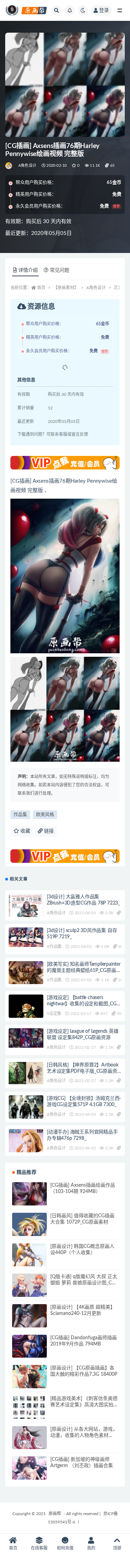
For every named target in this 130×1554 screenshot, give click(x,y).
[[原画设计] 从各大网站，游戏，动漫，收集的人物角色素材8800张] (29, 1443)
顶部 (117, 1548)
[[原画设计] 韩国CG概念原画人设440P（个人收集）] (29, 1260)
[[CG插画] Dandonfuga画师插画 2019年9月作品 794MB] (29, 1352)
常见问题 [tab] (59, 270)
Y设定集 (54, 1014)
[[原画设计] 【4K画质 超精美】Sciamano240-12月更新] (29, 1321)
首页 (41, 288)
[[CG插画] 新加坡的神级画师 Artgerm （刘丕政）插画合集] (29, 1473)
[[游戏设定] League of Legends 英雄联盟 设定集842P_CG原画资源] (26, 1038)
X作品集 (54, 946)
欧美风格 (45, 814)
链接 (48, 831)
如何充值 (65, 1548)
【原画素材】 (65, 288)
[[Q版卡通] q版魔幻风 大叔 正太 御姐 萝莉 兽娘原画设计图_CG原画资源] (29, 1292)
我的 (91, 1548)
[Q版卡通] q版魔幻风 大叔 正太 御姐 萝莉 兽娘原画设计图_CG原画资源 (83, 1283)
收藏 (24, 831)
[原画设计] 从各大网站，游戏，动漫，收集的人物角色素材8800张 (84, 1435)
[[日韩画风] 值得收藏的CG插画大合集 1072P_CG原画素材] (29, 1234)
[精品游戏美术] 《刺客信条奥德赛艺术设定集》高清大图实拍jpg (84, 1405)
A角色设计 (27, 165)
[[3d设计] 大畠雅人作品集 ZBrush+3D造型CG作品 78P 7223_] (26, 916)
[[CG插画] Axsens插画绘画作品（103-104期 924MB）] (29, 1199)
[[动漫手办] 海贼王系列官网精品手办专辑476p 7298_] (26, 1146)
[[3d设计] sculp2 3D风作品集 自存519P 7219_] (26, 937)
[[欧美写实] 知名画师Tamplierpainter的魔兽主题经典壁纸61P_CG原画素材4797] (26, 973)
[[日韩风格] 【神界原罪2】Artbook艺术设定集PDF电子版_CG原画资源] (26, 1073)
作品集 (20, 814)
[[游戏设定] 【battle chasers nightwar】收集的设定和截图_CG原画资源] (26, 1017)
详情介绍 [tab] (28, 270)
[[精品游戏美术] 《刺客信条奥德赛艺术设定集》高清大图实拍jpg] (29, 1413)
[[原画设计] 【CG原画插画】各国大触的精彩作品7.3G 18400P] (29, 1382)
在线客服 (39, 1548)
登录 (104, 10)
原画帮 (55, 1514)
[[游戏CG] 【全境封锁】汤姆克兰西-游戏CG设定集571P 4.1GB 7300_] (26, 1118)
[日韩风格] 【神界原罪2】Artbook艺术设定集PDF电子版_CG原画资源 (83, 1071)
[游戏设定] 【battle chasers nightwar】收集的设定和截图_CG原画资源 (84, 1004)
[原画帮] (9, 165)
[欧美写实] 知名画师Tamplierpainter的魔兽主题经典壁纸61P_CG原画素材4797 (84, 970)
